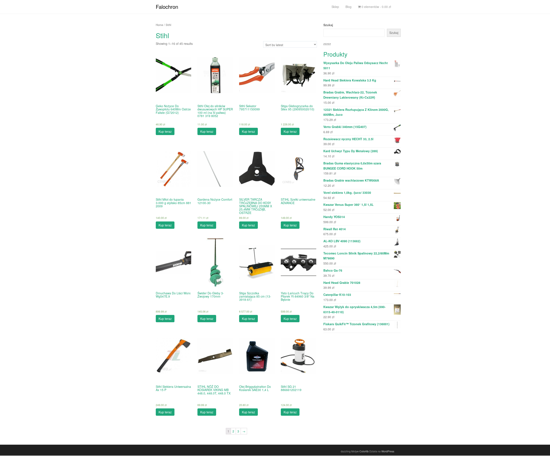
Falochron (167, 6)
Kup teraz (165, 131)
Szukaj (328, 25)
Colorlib (364, 451)
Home (159, 25)
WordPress (387, 451)
